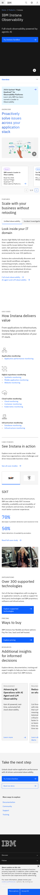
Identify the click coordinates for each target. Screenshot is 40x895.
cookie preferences (9, 882)
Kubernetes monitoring (13, 407)
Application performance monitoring (18, 358)
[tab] (11, 478)
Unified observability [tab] (12, 221)
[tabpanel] (20, 267)
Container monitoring (12, 404)
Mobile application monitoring (16, 380)
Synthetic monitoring (12, 377)
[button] (32, 2)
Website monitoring (12, 382)
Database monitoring (12, 425)
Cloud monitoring (11, 401)
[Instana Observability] (20, 147)
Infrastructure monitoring (14, 428)
